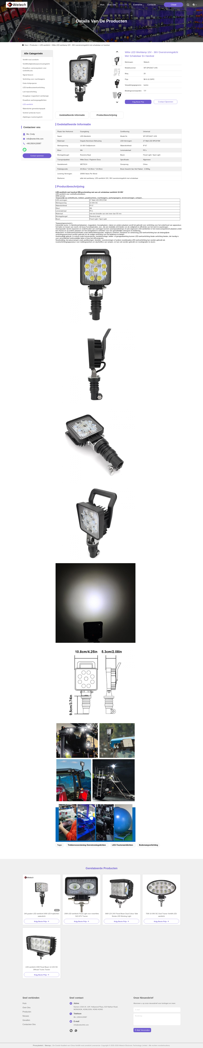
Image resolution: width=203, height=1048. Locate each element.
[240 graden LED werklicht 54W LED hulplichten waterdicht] (42, 893)
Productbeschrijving (107, 115)
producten (124, 5)
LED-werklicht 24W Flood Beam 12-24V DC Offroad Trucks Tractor (41, 968)
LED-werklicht (45, 45)
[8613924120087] (76, 1031)
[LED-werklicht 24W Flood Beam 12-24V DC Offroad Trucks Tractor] (42, 947)
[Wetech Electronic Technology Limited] (16, 5)
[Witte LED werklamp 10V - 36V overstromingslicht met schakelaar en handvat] (83, 77)
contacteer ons (153, 5)
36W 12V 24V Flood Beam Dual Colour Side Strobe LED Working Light (121, 915)
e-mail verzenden (142, 1030)
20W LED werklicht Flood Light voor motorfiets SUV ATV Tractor (81, 915)
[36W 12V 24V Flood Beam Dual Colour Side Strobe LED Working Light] (121, 893)
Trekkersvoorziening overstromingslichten (87, 845)
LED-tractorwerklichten (122, 845)
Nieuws (26, 1016)
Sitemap (48, 1045)
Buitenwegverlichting (148, 845)
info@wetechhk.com (34, 139)
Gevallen (26, 1020)
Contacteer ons (29, 1024)
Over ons (26, 1008)
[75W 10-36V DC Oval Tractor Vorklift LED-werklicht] (161, 893)
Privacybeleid (38, 1045)
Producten (34, 45)
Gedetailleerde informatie (72, 115)
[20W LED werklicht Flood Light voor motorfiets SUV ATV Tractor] (81, 893)
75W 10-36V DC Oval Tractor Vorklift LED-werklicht (161, 915)
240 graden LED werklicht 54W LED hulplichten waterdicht (41, 915)
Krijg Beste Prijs (138, 102)
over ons (111, 5)
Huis (102, 5)
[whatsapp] (24, 150)
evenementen (138, 5)
